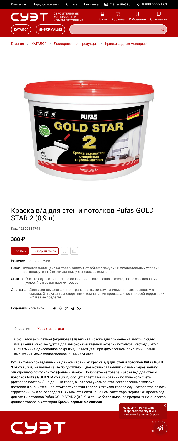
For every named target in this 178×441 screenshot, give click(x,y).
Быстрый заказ (45, 251)
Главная (17, 44)
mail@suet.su (120, 4)
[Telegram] (72, 308)
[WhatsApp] (78, 308)
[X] (66, 308)
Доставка (91, 4)
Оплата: (17, 279)
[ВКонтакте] (54, 308)
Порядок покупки (46, 4)
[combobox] (118, 29)
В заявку (19, 251)
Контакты (18, 4)
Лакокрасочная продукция (76, 44)
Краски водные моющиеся (126, 44)
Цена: (15, 268)
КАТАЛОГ (21, 29)
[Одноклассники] (60, 308)
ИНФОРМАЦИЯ (50, 29)
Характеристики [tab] (50, 329)
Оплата (71, 4)
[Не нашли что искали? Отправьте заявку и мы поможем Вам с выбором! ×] (160, 427)
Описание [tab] (22, 329)
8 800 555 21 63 (154, 4)
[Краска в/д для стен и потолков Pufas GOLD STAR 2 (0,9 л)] (89, 129)
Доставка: (19, 290)
